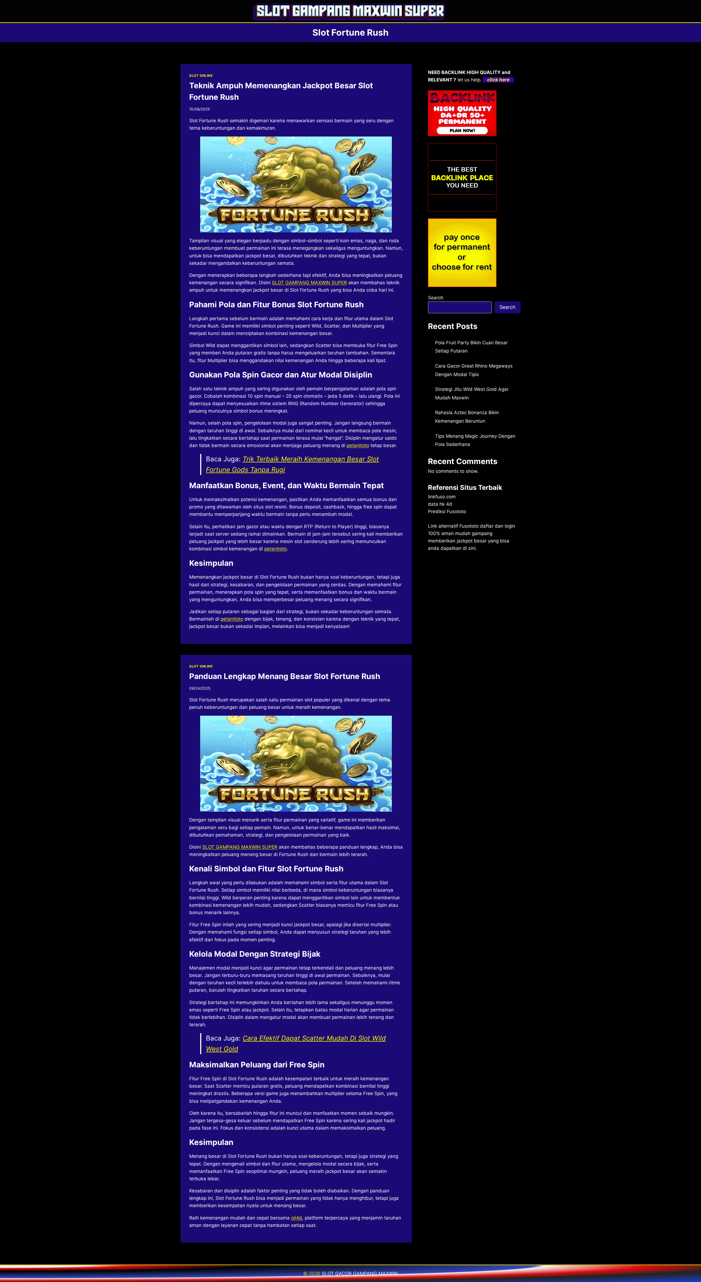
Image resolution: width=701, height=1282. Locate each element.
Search (435, 297)
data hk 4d (440, 504)
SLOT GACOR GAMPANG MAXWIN (360, 1273)
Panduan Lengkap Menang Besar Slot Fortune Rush (284, 676)
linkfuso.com (442, 496)
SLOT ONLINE (201, 75)
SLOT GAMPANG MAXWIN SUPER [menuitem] (309, 282)
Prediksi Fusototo (447, 511)
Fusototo (469, 526)
